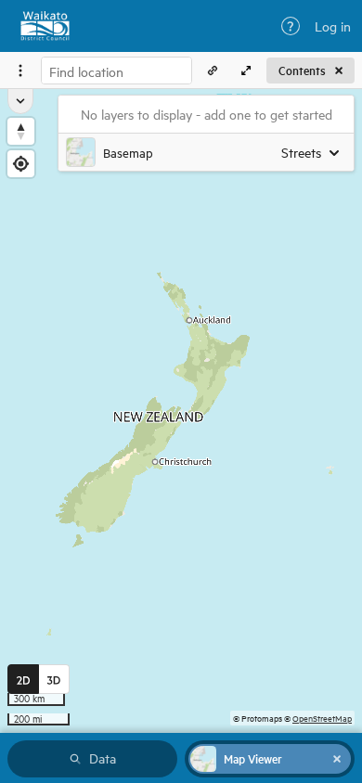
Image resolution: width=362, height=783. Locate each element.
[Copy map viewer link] (213, 70)
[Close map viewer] (337, 759)
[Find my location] (20, 163)
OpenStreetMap (322, 718)
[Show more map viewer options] (20, 101)
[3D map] (54, 679)
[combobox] (116, 70)
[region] (181, 411)
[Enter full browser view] (246, 70)
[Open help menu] (290, 26)
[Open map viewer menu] (20, 70)
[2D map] (23, 679)
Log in (333, 26)
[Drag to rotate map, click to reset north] (20, 131)
